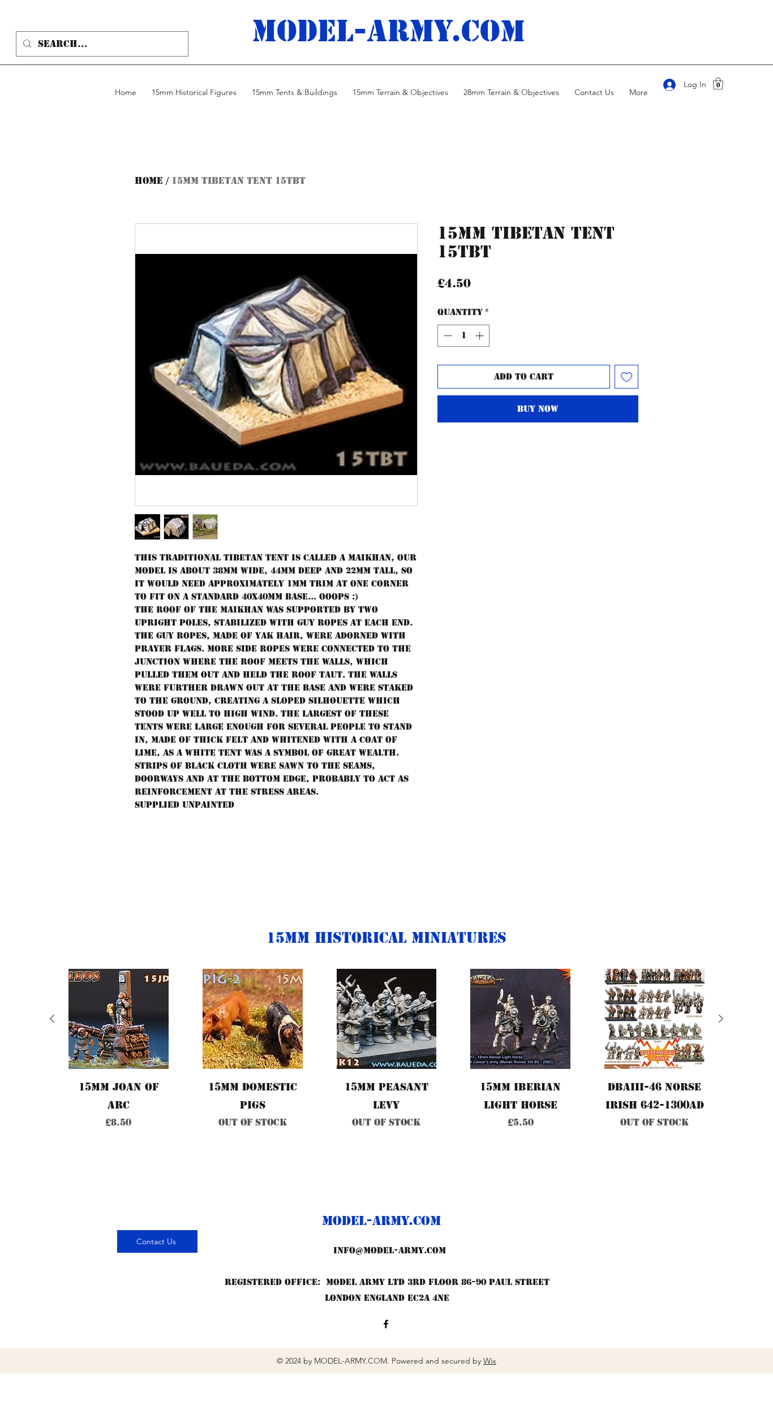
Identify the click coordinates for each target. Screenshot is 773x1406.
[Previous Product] (52, 1018)
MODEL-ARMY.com (388, 31)
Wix (489, 1361)
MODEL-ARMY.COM (381, 1221)
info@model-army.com (389, 1250)
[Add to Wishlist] (627, 377)
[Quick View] (118, 1019)
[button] (718, 83)
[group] (386, 1084)
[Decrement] (446, 335)
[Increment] (480, 335)
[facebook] (386, 1324)
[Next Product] (721, 1018)
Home (149, 181)
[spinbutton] (463, 335)
